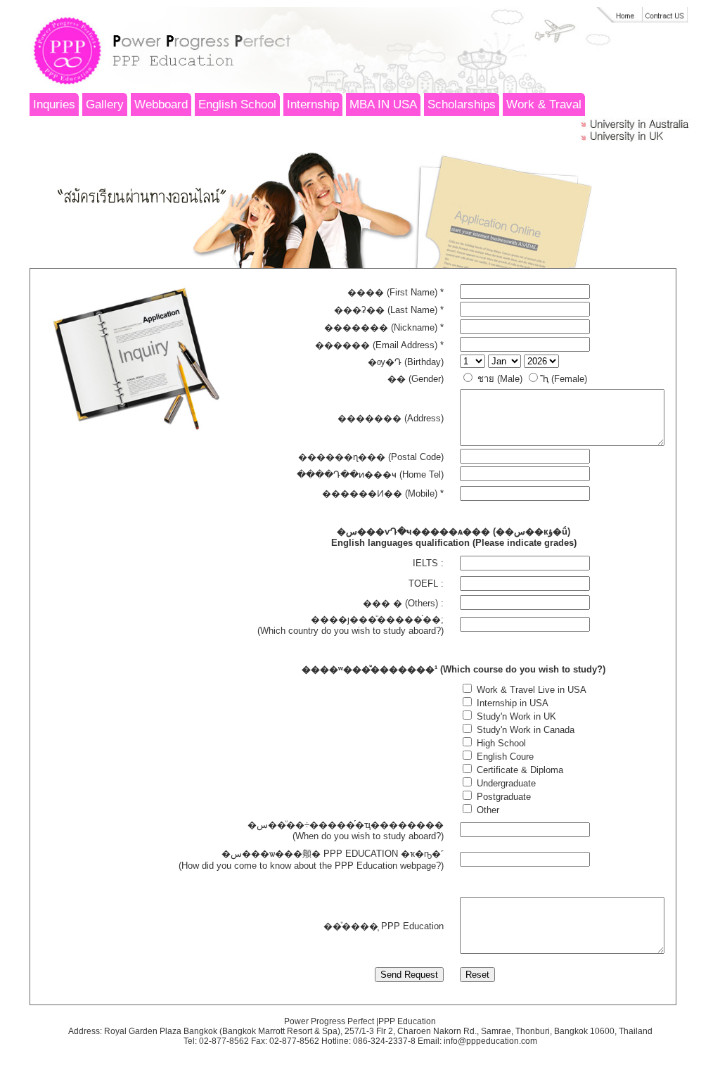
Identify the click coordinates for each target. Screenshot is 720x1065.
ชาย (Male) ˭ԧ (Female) (531, 379)
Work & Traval (543, 104)
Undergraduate (505, 783)
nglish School (237, 104)
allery (105, 104)
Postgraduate (502, 796)
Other (486, 810)
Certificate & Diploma (518, 770)
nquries (54, 104)
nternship (313, 104)
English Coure (504, 756)
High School (500, 743)
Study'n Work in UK (515, 716)
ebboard (161, 104)
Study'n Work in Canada (524, 730)
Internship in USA (511, 703)
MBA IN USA (383, 104)
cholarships (462, 104)
